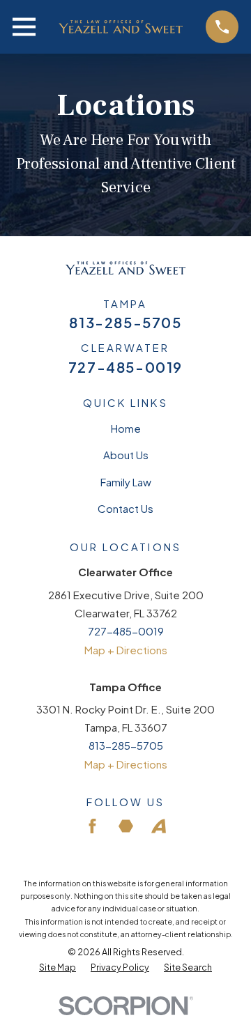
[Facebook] (92, 826)
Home (126, 428)
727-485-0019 (125, 367)
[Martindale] (126, 826)
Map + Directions (125, 649)
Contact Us (125, 508)
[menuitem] (57, 967)
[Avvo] (158, 826)
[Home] (121, 27)
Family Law (125, 481)
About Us (126, 454)
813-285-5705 (125, 323)
